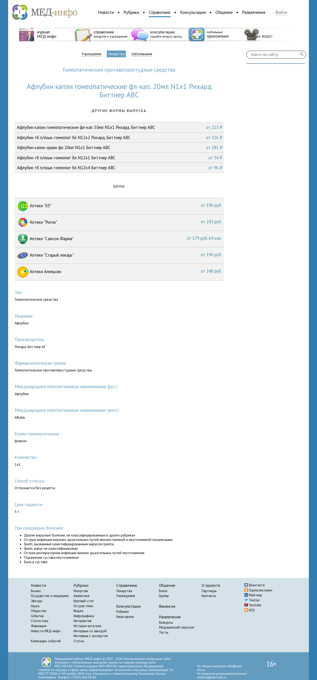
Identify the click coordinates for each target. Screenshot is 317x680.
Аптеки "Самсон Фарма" (125, 238)
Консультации (193, 12)
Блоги (163, 591)
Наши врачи (125, 616)
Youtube (254, 605)
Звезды (36, 601)
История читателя (87, 626)
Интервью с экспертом (91, 636)
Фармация (38, 626)
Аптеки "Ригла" (125, 222)
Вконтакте (256, 585)
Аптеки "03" (125, 205)
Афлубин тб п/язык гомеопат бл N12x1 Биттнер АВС (119, 158)
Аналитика (81, 596)
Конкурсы (166, 622)
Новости (106, 12)
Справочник (160, 12)
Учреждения (91, 54)
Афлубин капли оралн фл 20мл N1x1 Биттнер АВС (119, 147)
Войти (281, 12)
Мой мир (255, 595)
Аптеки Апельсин (125, 271)
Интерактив (82, 621)
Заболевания (141, 54)
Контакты (209, 596)
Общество (38, 611)
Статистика (39, 621)
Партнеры (209, 591)
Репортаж (81, 591)
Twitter (254, 600)
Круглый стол (84, 601)
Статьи (79, 641)
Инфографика (84, 616)
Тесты (163, 632)
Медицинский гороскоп (176, 627)
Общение (224, 12)
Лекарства (116, 53)
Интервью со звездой (90, 631)
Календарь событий (46, 641)
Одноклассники (260, 590)
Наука (35, 606)
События (37, 616)
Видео (78, 611)
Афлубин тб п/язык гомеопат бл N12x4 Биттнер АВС (119, 168)
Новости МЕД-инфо (46, 631)
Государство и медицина (49, 596)
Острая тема (83, 606)
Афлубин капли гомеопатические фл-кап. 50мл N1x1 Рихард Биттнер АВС (119, 127)
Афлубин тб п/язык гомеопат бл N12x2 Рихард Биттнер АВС (119, 137)
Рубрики (131, 12)
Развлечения (253, 12)
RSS (251, 610)
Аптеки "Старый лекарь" (125, 255)
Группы (164, 596)
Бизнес (36, 591)
